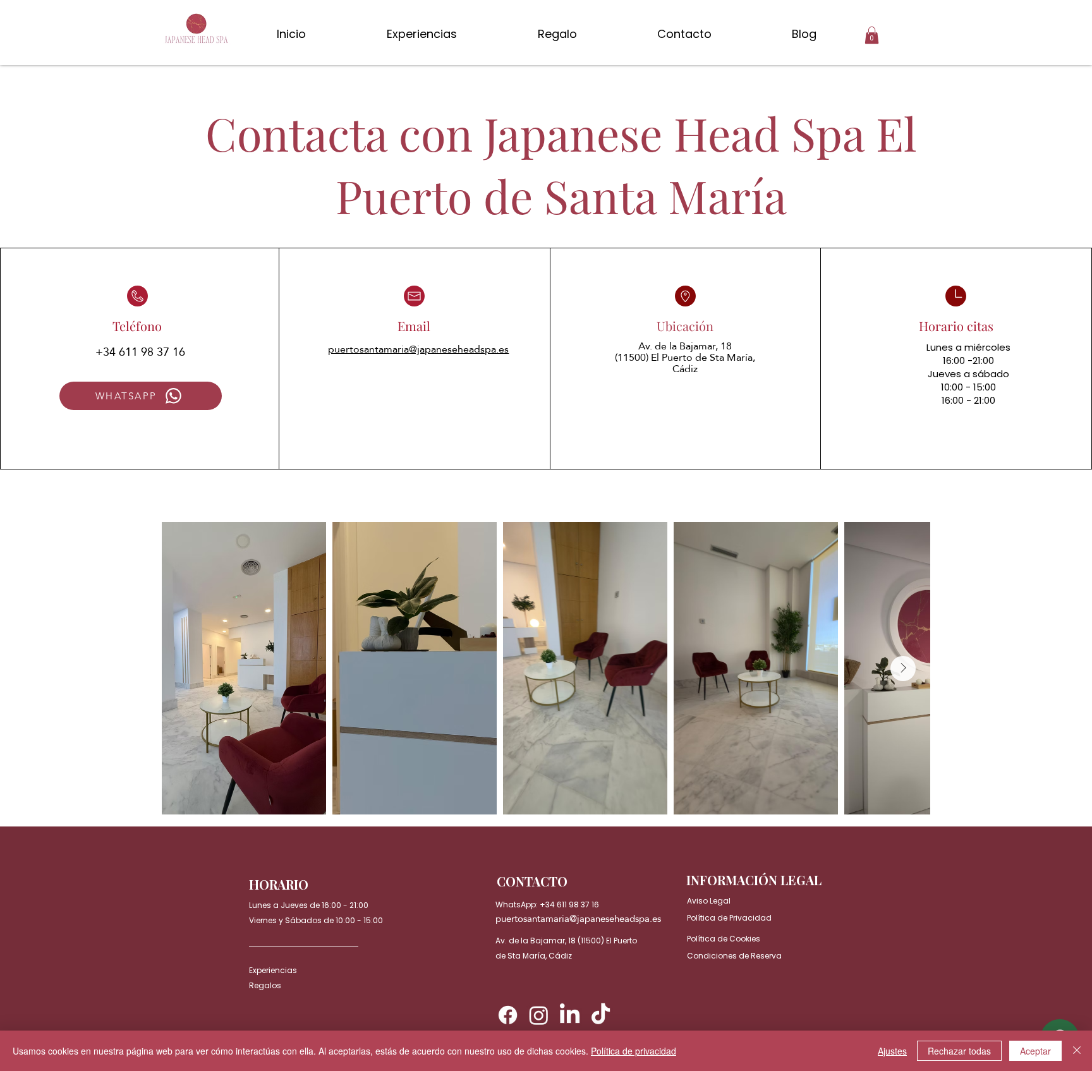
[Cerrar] (1076, 1051)
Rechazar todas (959, 1050)
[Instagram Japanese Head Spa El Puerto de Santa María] (538, 1015)
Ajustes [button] (892, 1050)
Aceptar (1035, 1050)
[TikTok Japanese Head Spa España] (600, 1015)
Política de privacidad (633, 1050)
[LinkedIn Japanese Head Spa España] (569, 1015)
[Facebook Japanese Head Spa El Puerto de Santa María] (507, 1015)
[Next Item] (903, 668)
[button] (871, 35)
